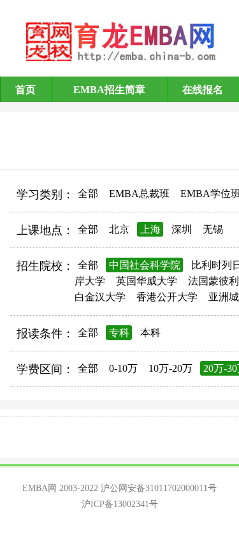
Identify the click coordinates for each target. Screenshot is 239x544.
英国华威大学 (146, 281)
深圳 (181, 229)
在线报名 (202, 89)
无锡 (213, 229)
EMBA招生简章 (109, 89)
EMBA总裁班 (139, 193)
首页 (25, 89)
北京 (119, 229)
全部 (88, 193)
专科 (119, 332)
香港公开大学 (167, 296)
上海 (150, 229)
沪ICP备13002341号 (120, 504)
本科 (150, 332)
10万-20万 (170, 368)
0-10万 (123, 368)
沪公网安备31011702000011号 (159, 488)
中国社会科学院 (144, 265)
